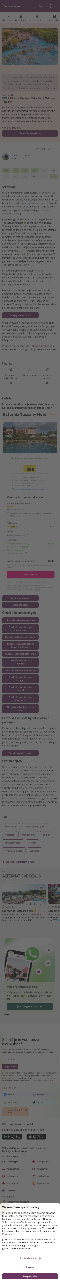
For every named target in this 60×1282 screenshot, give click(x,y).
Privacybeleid (9, 1234)
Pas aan (30, 1267)
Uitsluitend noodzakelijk (30, 1258)
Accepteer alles (30, 1276)
